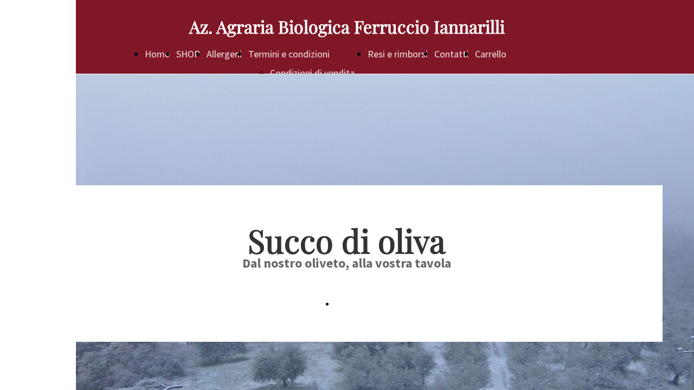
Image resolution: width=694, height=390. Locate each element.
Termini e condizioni (289, 54)
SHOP (188, 54)
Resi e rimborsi (398, 54)
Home (157, 54)
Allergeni (224, 54)
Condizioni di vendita (312, 73)
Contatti (451, 54)
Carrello (490, 54)
